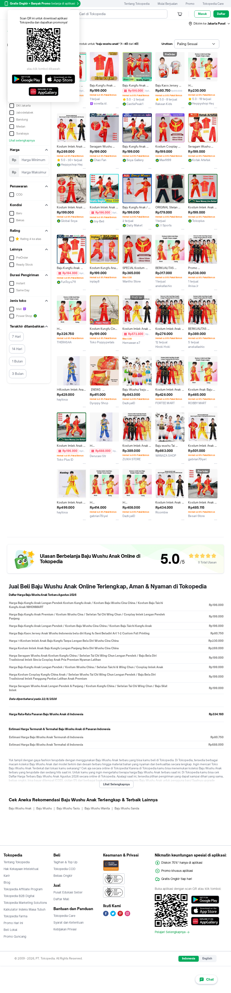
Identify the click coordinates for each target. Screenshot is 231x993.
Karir (7, 875)
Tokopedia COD (64, 869)
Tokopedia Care (213, 3)
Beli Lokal (10, 930)
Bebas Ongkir (62, 875)
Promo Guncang (15, 936)
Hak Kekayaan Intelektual (21, 869)
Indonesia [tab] (188, 958)
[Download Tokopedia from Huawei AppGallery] (205, 921)
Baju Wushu (44, 808)
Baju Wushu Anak (20, 808)
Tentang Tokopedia (137, 3)
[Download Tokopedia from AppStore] (205, 910)
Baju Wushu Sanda (127, 808)
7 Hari (16, 336)
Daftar (221, 14)
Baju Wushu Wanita (97, 808)
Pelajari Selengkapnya (170, 932)
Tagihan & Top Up (65, 862)
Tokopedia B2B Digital (19, 896)
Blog (7, 882)
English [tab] (207, 958)
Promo (190, 3)
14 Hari (17, 349)
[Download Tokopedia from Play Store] (205, 899)
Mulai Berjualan (168, 3)
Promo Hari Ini (13, 923)
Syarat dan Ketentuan (68, 922)
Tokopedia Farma (15, 916)
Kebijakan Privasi (64, 929)
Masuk (202, 14)
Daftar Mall (61, 899)
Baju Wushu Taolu (68, 808)
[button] (209, 23)
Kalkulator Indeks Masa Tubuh (25, 909)
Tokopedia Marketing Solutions (25, 902)
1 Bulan (17, 361)
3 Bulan (17, 374)
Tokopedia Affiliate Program (23, 889)
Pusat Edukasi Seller (68, 892)
